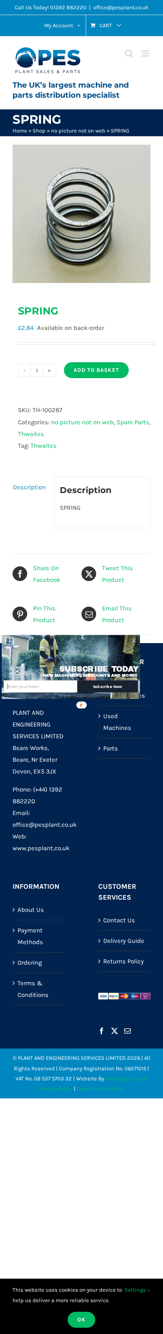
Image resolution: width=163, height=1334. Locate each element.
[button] (98, 669)
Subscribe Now (107, 686)
